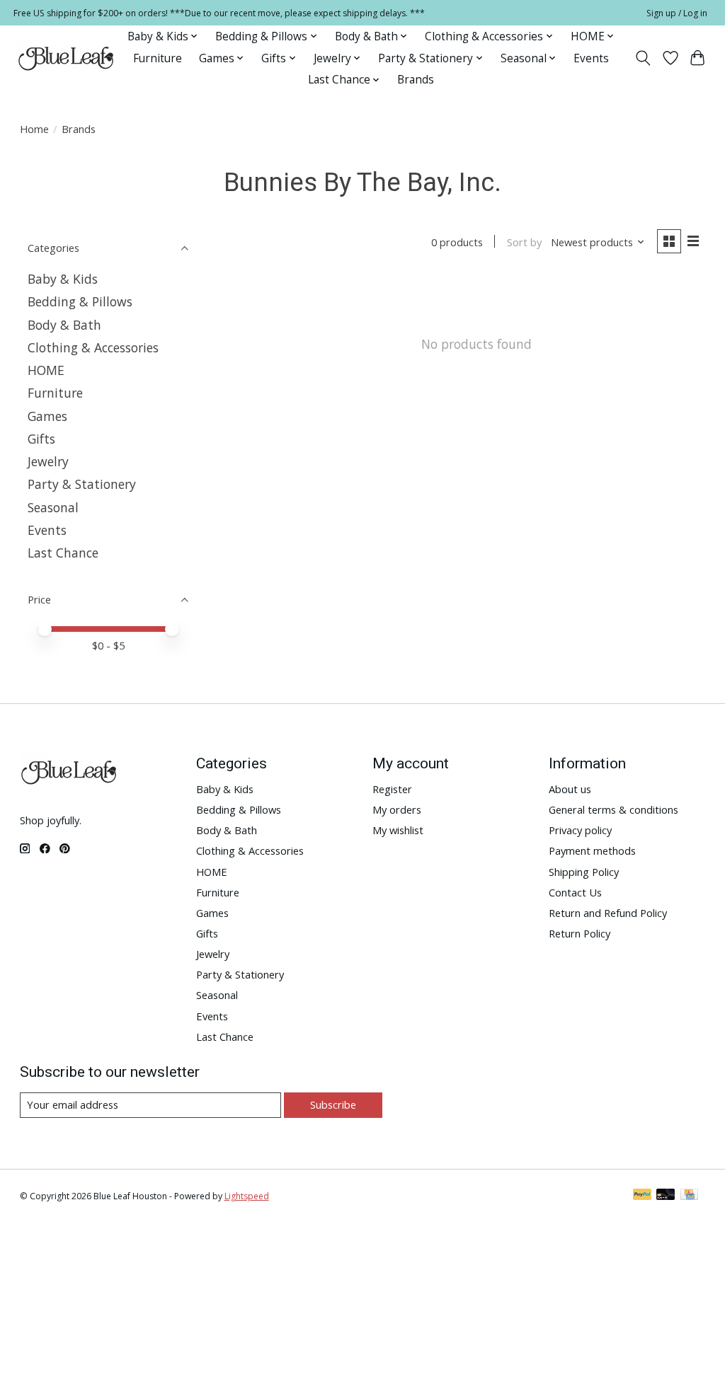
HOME (46, 370)
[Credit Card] (689, 1196)
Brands (415, 79)
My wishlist (397, 830)
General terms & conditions (613, 809)
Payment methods (592, 850)
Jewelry (48, 461)
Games (47, 416)
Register (392, 789)
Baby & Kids (63, 278)
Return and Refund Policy (608, 913)
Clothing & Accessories (93, 347)
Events (591, 58)
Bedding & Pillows (80, 301)
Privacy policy (580, 830)
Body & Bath (64, 324)
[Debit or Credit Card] (665, 1196)
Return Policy (579, 933)
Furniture (157, 58)
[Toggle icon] (642, 58)
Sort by (524, 242)
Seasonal (53, 507)
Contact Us (575, 892)
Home (34, 129)
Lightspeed (246, 1196)
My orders (396, 809)
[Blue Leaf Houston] (66, 58)
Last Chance (63, 552)
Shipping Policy (584, 872)
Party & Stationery (82, 483)
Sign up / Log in (676, 13)
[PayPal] (642, 1196)
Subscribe (333, 1104)
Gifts (41, 438)
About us (570, 789)
